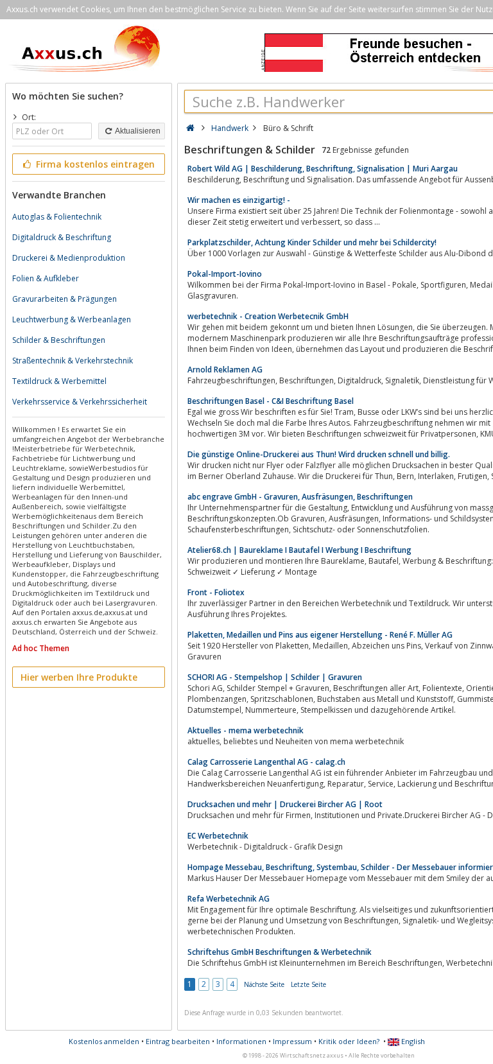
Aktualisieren (137, 130)
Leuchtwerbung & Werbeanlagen (71, 319)
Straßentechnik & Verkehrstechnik (72, 360)
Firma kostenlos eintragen (94, 164)
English (412, 1041)
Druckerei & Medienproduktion (68, 257)
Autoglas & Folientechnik (56, 216)
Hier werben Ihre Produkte (79, 677)
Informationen (241, 1041)
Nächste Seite (264, 984)
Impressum (292, 1041)
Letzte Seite (308, 984)
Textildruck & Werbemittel (59, 381)
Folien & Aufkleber (45, 278)
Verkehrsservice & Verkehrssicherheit (79, 401)
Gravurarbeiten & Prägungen (64, 298)
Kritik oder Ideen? (348, 1041)
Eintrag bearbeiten (178, 1041)
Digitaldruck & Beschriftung (61, 237)
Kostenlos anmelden (104, 1041)
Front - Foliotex (216, 592)
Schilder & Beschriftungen (58, 340)
